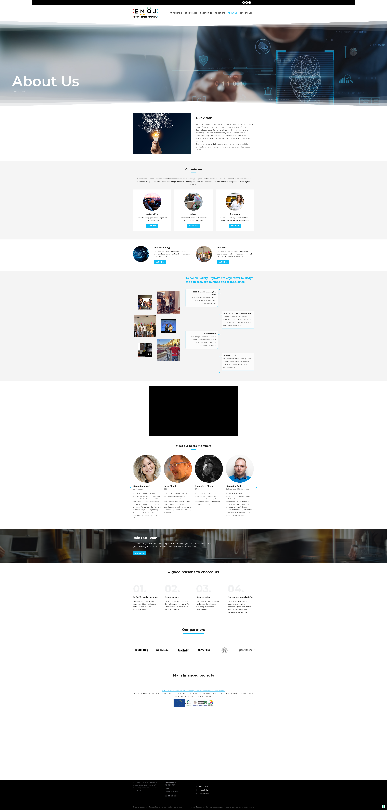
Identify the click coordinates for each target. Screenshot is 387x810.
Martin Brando (177, 807)
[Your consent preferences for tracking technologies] (383, 806)
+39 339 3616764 (170, 785)
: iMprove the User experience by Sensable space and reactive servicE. (193, 691)
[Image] (152, 202)
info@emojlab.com (172, 791)
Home (15, 91)
